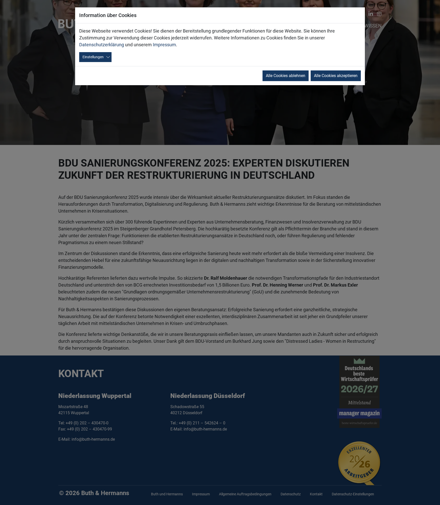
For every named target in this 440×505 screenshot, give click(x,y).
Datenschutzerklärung (101, 44)
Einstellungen (93, 57)
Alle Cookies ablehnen (285, 75)
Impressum (164, 44)
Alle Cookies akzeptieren (336, 75)
